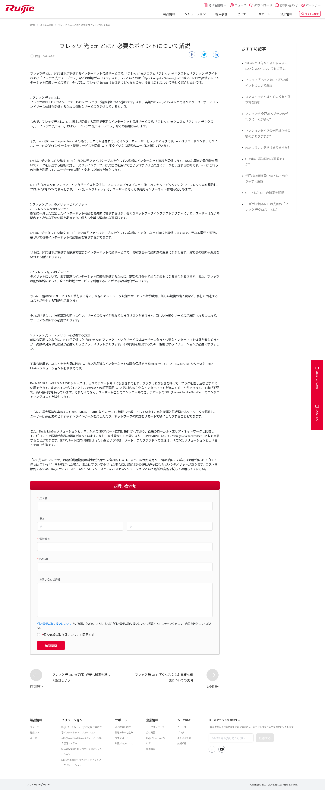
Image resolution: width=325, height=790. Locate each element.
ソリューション (195, 13)
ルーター (34, 738)
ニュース (181, 727)
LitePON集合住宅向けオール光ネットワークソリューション (81, 762)
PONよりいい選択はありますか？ (268, 147)
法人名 (43, 498)
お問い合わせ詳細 (49, 579)
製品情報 (169, 13)
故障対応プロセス (124, 743)
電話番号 (44, 538)
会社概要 (150, 732)
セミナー (243, 13)
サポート (265, 13)
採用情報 (150, 749)
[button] (215, 5)
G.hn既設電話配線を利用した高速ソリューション (81, 751)
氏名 (42, 518)
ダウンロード (121, 738)
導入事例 (221, 13)
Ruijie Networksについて (155, 740)
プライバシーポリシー (38, 784)
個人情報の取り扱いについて (54, 623)
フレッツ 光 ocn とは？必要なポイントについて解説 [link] (84, 25)
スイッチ (34, 727)
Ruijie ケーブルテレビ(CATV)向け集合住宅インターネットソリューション (81, 729)
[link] (32, 25)
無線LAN (34, 732)
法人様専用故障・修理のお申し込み (124, 729)
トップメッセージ (155, 727)
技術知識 (181, 743)
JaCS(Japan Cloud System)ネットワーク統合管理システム (81, 740)
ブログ (180, 732)
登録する (265, 737)
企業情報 (286, 13)
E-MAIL (44, 558)
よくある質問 (184, 738)
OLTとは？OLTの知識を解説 (264, 192)
